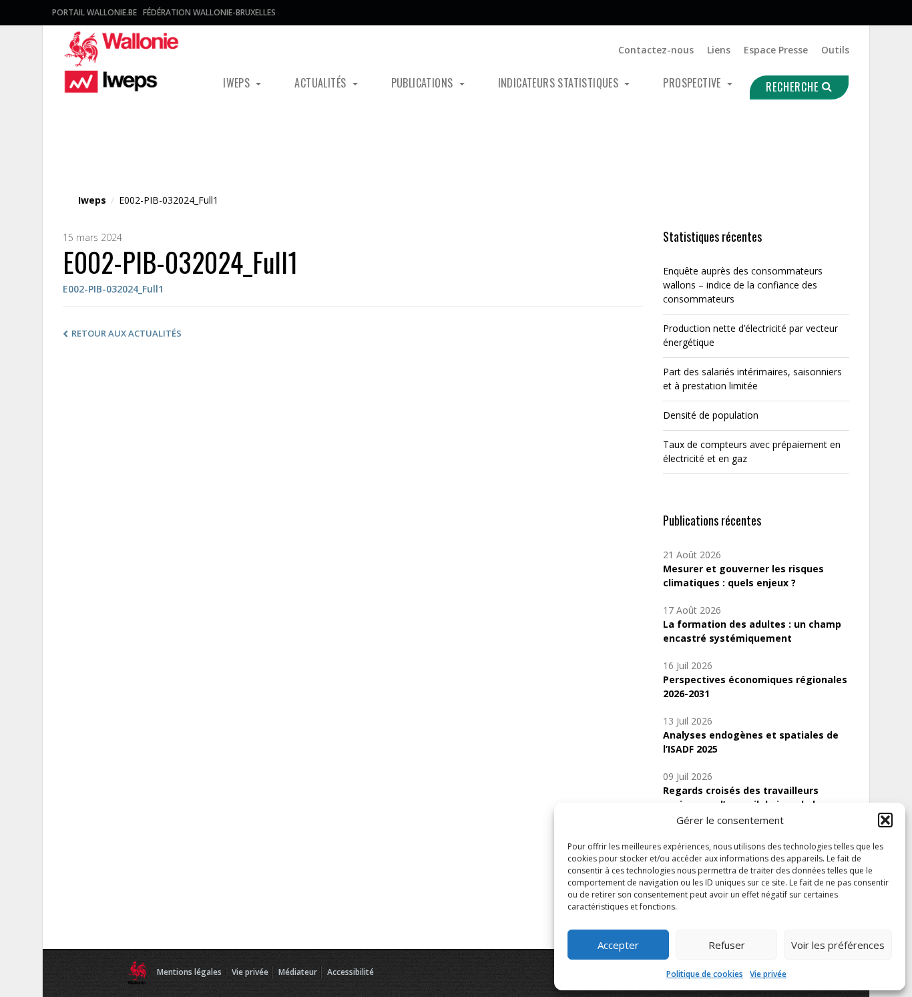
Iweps (237, 83)
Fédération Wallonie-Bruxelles (209, 12)
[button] (885, 820)
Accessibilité (350, 972)
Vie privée (768, 974)
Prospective (693, 83)
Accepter (618, 945)
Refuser (726, 945)
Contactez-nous (656, 49)
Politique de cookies (704, 974)
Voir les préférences (838, 945)
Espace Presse (776, 49)
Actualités (321, 83)
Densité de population (710, 415)
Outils (835, 49)
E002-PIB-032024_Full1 (113, 288)
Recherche (794, 87)
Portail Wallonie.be (94, 12)
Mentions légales (189, 972)
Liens (718, 49)
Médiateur (297, 972)
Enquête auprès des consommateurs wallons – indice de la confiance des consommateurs (743, 284)
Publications (423, 83)
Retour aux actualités (126, 333)
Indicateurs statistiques (560, 83)
